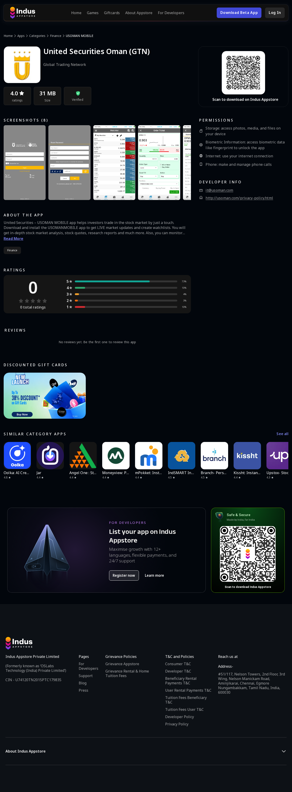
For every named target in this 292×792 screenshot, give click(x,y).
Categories (37, 36)
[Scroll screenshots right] (181, 162)
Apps (21, 36)
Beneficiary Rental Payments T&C (181, 680)
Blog (82, 683)
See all (282, 433)
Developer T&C (178, 671)
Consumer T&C (178, 664)
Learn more (154, 575)
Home (76, 12)
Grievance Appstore (122, 664)
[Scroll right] (282, 455)
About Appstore (138, 12)
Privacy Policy (176, 724)
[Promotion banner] (45, 396)
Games (93, 12)
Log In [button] (275, 12)
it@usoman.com (219, 190)
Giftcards (112, 12)
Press (83, 690)
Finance (55, 36)
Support (86, 675)
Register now (124, 575)
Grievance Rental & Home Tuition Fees (127, 673)
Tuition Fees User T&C (184, 709)
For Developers (171, 12)
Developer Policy (179, 716)
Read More (13, 238)
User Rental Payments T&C (188, 690)
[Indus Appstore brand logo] (22, 13)
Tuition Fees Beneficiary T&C (186, 699)
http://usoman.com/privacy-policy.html (239, 198)
